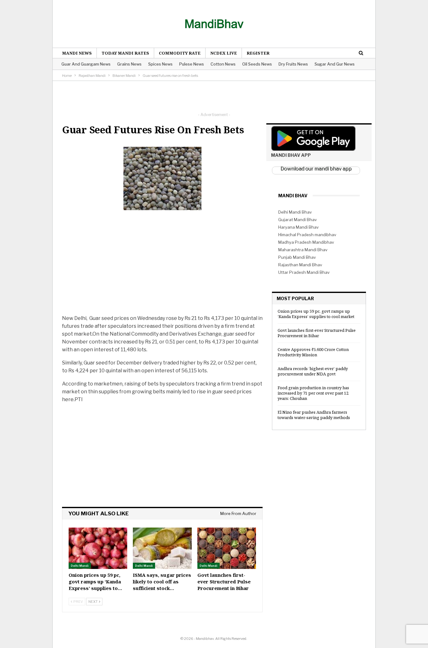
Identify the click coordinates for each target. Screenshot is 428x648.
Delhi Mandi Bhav (295, 212)
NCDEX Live (223, 53)
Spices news (160, 63)
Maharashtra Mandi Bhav (302, 249)
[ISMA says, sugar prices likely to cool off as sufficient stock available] (162, 548)
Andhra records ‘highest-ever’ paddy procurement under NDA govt (313, 371)
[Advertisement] (214, 95)
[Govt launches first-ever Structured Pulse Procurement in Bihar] (226, 548)
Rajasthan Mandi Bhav (300, 264)
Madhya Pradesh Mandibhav (306, 242)
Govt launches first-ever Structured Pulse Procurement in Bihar (317, 332)
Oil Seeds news (257, 63)
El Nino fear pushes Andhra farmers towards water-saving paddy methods (314, 414)
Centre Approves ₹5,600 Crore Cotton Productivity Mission (313, 352)
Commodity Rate (180, 53)
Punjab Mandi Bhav (297, 257)
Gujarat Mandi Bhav (297, 219)
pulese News (191, 63)
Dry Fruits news (293, 63)
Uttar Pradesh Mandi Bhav (304, 272)
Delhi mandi (80, 565)
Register (258, 53)
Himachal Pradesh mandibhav (307, 234)
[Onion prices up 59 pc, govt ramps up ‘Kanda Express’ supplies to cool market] (98, 548)
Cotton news (223, 63)
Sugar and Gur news (335, 63)
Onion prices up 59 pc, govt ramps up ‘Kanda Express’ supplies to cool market (316, 313)
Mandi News (77, 53)
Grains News (129, 63)
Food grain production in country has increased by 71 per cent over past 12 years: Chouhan (313, 393)
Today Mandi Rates (125, 53)
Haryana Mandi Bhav (298, 227)
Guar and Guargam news (86, 63)
